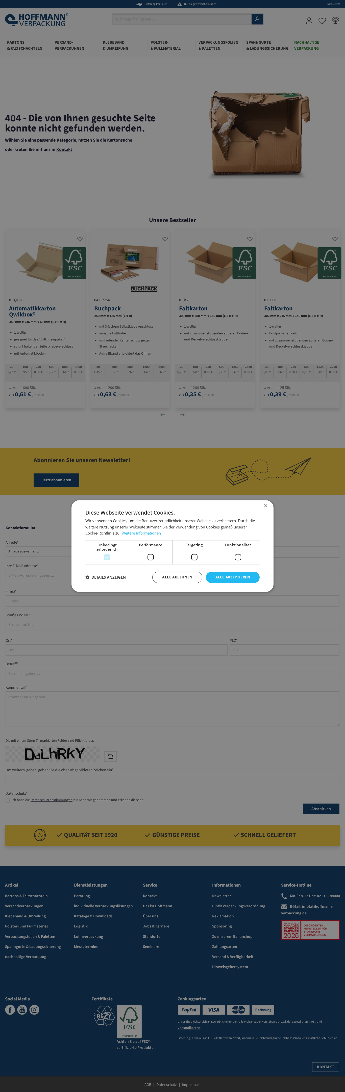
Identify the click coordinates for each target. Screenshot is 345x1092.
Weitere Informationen (141, 533)
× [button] (265, 506)
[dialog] (172, 546)
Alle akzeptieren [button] (232, 577)
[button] (105, 577)
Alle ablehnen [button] (177, 577)
